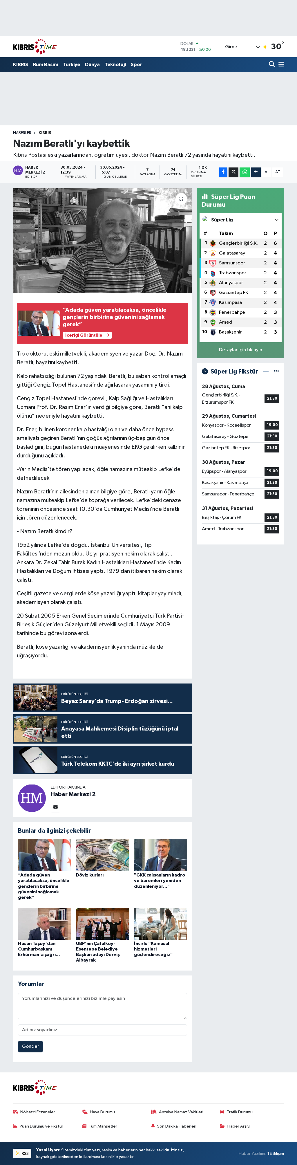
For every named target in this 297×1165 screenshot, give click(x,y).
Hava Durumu (102, 1112)
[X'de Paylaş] (233, 172)
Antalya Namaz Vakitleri (181, 1112)
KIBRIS (20, 64)
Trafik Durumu (240, 1112)
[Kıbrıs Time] (35, 46)
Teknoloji (115, 64)
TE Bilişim (275, 1153)
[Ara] (272, 65)
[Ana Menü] (280, 65)
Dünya (92, 64)
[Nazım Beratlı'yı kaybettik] (102, 240)
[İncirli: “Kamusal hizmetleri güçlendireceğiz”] (160, 923)
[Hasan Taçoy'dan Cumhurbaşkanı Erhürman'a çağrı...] (44, 923)
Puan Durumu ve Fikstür (41, 1126)
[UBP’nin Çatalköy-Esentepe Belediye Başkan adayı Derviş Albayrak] (102, 923)
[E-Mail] (55, 807)
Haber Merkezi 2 (73, 794)
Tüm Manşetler (103, 1126)
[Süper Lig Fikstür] (276, 371)
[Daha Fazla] (256, 172)
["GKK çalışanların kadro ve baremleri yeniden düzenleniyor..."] (160, 855)
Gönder (30, 1046)
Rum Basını (45, 64)
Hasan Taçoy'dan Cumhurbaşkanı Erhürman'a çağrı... (39, 949)
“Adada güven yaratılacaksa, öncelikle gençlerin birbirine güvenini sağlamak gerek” (43, 886)
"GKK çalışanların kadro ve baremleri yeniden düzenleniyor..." (159, 880)
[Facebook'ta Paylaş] (223, 172)
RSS (25, 1153)
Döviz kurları (90, 875)
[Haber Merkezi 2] (32, 798)
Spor (136, 64)
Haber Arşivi (238, 1126)
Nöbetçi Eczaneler (37, 1112)
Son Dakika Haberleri (176, 1126)
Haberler (22, 133)
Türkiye (71, 64)
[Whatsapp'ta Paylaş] (245, 172)
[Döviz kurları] (102, 855)
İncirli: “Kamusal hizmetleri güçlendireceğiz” (153, 949)
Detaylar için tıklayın (240, 349)
